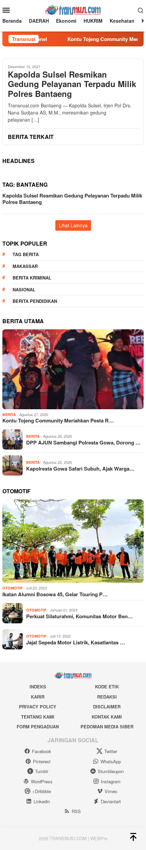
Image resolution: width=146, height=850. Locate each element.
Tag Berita (26, 254)
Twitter (110, 751)
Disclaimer (107, 706)
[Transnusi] (72, 9)
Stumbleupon (111, 771)
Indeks (38, 686)
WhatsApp (111, 761)
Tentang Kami (37, 716)
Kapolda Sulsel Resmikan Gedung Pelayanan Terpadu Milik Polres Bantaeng (72, 84)
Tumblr (41, 771)
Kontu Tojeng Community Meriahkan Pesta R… (58, 420)
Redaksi (107, 696)
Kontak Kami (107, 716)
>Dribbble (41, 791)
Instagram (111, 781)
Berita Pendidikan (35, 301)
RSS (76, 811)
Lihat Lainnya (73, 225)
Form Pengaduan (38, 726)
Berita (9, 414)
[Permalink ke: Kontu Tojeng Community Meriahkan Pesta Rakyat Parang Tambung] (73, 369)
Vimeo (111, 791)
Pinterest (42, 761)
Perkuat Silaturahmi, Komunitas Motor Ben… (79, 616)
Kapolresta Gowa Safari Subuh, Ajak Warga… (80, 468)
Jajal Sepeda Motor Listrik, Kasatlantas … (75, 642)
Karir (37, 696)
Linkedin (42, 801)
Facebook (41, 751)
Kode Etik (107, 686)
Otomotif (12, 587)
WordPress (42, 781)
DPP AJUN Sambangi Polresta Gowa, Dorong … (83, 442)
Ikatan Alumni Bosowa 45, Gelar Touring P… (55, 594)
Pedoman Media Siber (106, 726)
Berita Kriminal (32, 277)
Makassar (25, 266)
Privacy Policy (37, 706)
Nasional (24, 289)
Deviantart (111, 801)
